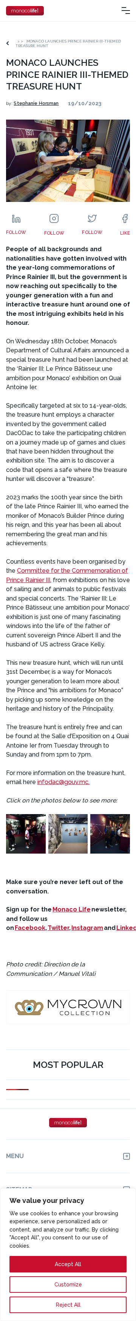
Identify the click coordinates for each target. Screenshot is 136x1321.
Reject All (68, 1305)
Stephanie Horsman (36, 103)
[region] (68, 1254)
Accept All (68, 1264)
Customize (68, 1285)
